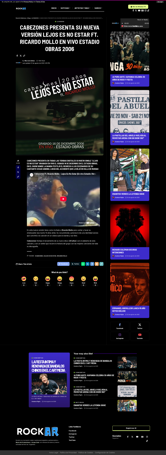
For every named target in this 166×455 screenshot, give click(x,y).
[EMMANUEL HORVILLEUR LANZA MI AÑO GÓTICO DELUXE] (129, 284)
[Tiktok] (148, 10)
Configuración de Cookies (105, 453)
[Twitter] (135, 10)
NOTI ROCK (80, 402)
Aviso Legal (53, 453)
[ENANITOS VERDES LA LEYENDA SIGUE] (129, 170)
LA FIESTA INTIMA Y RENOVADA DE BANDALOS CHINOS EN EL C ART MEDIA (48, 366)
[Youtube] (139, 336)
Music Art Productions (23, 442)
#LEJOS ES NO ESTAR (50, 256)
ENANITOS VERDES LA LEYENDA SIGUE (128, 194)
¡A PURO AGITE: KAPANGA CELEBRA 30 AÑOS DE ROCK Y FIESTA (94, 376)
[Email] (97, 264)
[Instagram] (145, 10)
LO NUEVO (60, 21)
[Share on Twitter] (20, 55)
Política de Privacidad (68, 453)
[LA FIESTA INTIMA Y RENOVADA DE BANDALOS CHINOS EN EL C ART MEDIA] (49, 383)
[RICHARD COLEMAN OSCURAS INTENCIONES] (129, 225)
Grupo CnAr (35, 442)
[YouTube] (139, 10)
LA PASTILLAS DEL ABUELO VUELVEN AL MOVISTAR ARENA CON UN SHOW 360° (91, 390)
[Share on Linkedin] (88, 264)
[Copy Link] (24, 55)
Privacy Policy (28, 1)
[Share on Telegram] (92, 264)
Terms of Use (40, 1)
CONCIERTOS (38, 358)
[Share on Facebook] (17, 55)
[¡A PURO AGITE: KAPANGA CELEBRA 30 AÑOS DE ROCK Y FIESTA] (129, 52)
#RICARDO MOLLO (62, 256)
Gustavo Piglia (119, 83)
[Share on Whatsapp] (83, 264)
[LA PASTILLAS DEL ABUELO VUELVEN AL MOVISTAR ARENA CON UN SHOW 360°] (129, 111)
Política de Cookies (85, 453)
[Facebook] (133, 10)
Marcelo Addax (30, 61)
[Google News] (142, 10)
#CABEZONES (39, 256)
